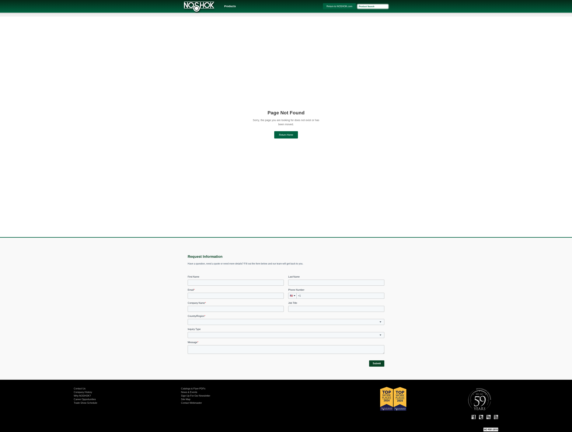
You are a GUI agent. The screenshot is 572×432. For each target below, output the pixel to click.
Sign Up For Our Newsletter (195, 395)
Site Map (185, 399)
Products (230, 6)
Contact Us (80, 388)
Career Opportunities (85, 399)
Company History (83, 392)
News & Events (189, 392)
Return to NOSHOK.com (339, 6)
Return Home (286, 135)
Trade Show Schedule (85, 403)
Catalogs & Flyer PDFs (193, 388)
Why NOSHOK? (82, 395)
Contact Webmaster (191, 403)
